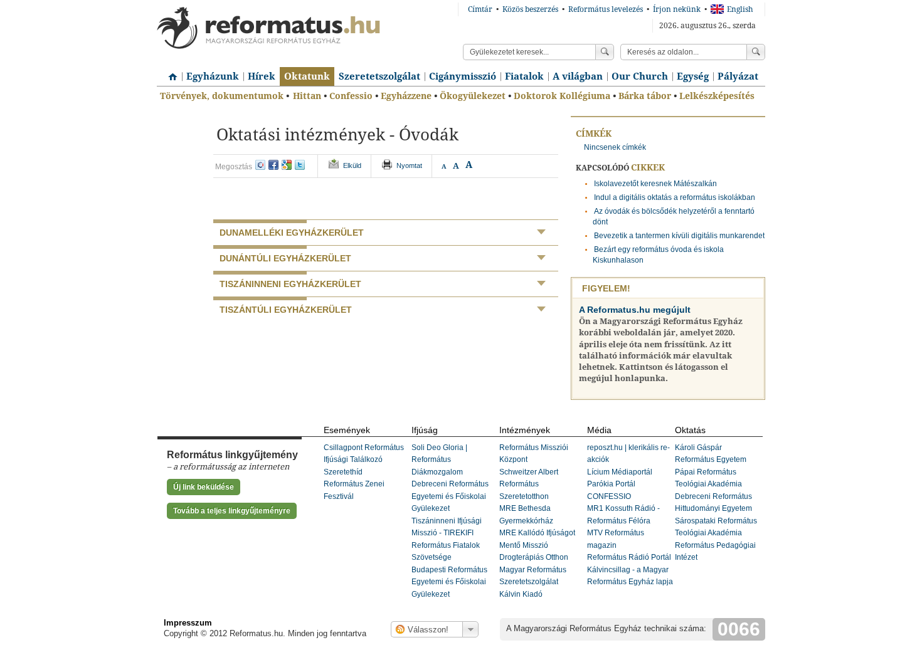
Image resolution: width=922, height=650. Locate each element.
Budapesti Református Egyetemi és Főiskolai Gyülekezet (449, 582)
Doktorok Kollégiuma (562, 96)
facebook (273, 165)
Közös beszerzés (530, 9)
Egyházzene (406, 96)
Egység (693, 76)
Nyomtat (409, 165)
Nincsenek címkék (615, 147)
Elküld (352, 165)
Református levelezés (605, 9)
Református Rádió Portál (629, 557)
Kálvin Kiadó (521, 594)
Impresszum (188, 622)
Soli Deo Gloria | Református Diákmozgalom (439, 459)
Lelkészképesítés (717, 96)
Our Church (640, 76)
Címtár (480, 9)
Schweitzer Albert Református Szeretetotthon (528, 484)
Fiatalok (524, 76)
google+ (287, 165)
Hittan (307, 96)
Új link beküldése (203, 487)
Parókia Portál (611, 484)
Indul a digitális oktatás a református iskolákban (674, 197)
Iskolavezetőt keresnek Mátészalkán (655, 183)
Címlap (169, 72)
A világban (578, 76)
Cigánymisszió (462, 76)
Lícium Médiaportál (619, 472)
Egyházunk (212, 76)
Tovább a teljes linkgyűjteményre (231, 510)
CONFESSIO (609, 496)
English (740, 9)
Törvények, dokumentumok (221, 96)
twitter (300, 165)
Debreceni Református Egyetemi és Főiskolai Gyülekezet (450, 496)
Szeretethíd (343, 472)
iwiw (260, 165)
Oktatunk (307, 76)
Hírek (261, 76)
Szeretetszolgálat (379, 76)
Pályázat (738, 76)
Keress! (755, 52)
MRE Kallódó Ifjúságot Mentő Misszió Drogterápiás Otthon (537, 545)
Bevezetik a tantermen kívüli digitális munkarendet (679, 235)
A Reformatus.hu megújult (635, 310)
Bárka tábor (644, 96)
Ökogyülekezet (473, 96)
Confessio (351, 96)
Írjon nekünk (677, 9)
